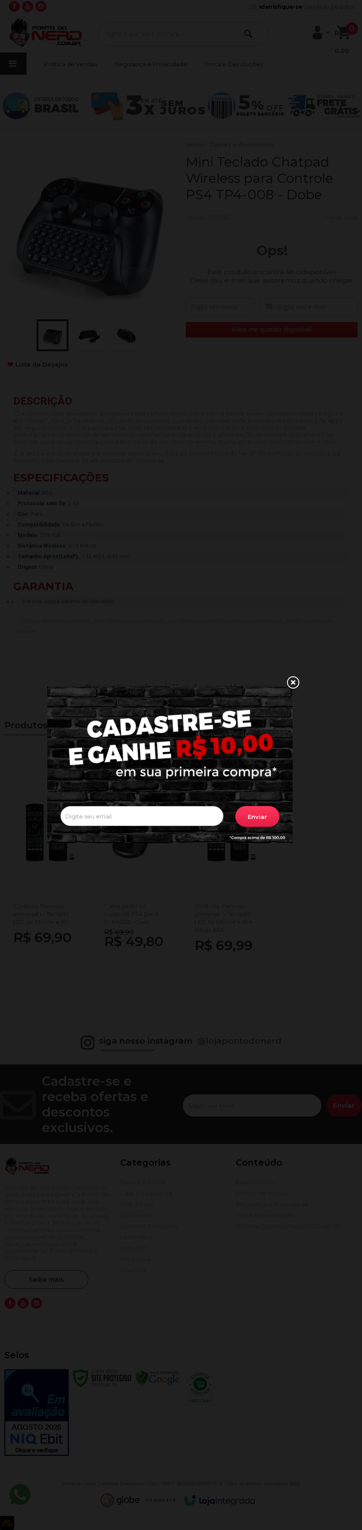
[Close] (293, 683)
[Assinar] (257, 816)
